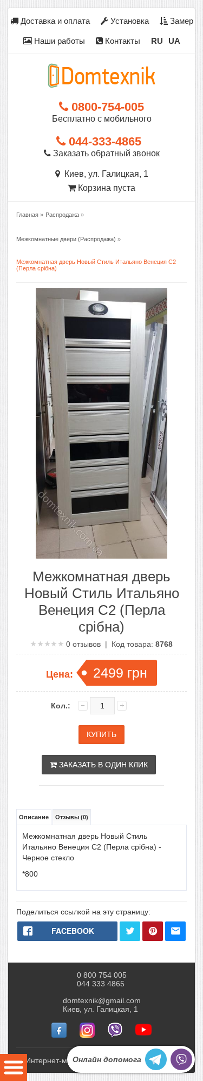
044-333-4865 (103, 141)
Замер (180, 20)
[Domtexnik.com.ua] (102, 75)
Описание (34, 817)
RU (157, 40)
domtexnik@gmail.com (102, 1000)
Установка (128, 20)
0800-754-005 (106, 107)
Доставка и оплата (54, 20)
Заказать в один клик (102, 764)
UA (174, 40)
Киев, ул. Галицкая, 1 (104, 173)
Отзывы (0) (71, 817)
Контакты (121, 40)
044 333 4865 (101, 983)
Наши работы (58, 40)
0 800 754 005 (102, 975)
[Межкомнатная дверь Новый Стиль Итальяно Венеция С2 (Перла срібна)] (101, 424)
